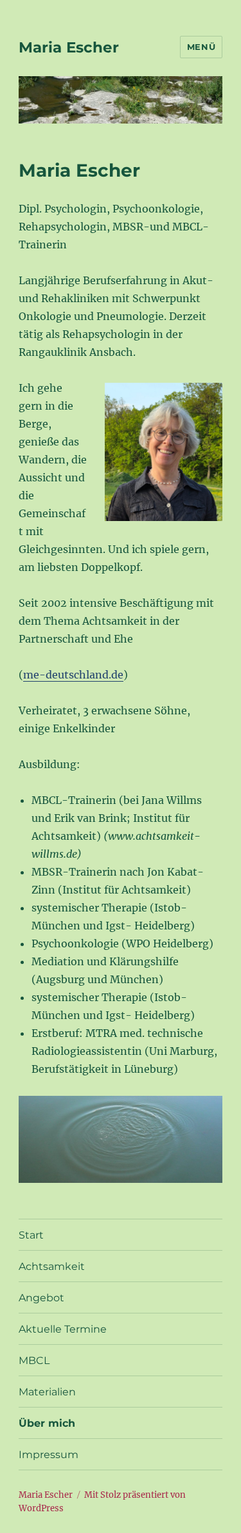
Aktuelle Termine (63, 1329)
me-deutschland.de (73, 674)
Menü (201, 47)
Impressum (48, 1455)
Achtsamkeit (52, 1266)
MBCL (34, 1360)
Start (31, 1235)
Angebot (41, 1298)
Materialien (47, 1392)
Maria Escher (69, 47)
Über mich (47, 1423)
